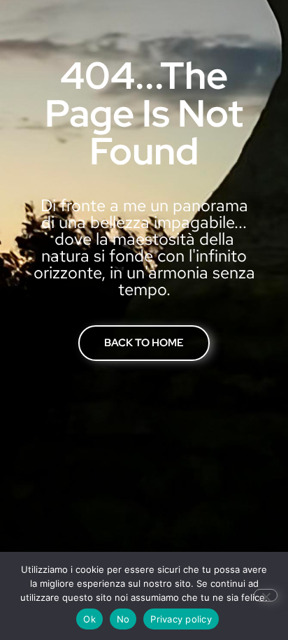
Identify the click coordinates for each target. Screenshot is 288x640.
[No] (266, 595)
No (123, 619)
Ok (89, 619)
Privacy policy (181, 619)
